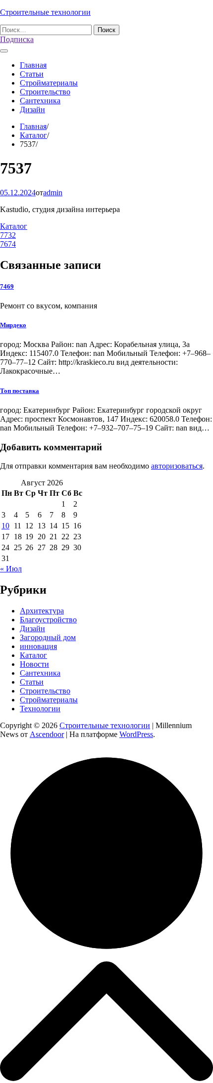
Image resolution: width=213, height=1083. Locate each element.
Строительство (45, 91)
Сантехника (40, 100)
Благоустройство (48, 619)
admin (52, 192)
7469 (7, 286)
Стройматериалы (49, 83)
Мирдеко (13, 325)
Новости (34, 664)
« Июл (11, 568)
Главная (33, 65)
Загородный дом (48, 637)
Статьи (32, 74)
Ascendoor (47, 734)
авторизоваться (177, 466)
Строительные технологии (45, 12)
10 (5, 525)
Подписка (17, 39)
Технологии (40, 708)
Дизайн (32, 109)
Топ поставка (19, 390)
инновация (38, 646)
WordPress (136, 734)
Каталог (13, 226)
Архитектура (42, 610)
